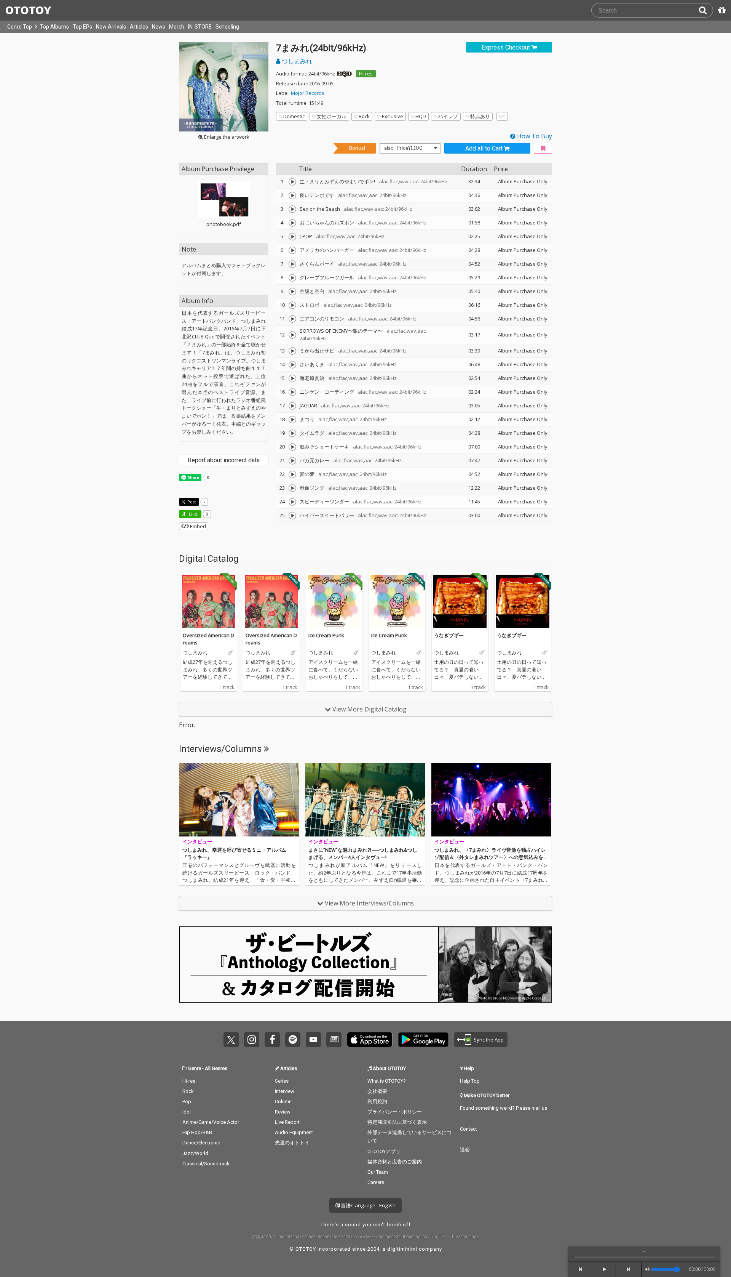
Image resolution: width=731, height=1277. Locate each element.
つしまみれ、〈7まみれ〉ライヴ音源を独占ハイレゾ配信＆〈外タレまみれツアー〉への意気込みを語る (490, 857)
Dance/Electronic (201, 1143)
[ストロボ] (292, 305)
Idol (186, 1112)
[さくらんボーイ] (292, 264)
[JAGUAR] (292, 406)
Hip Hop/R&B (197, 1132)
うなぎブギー (449, 635)
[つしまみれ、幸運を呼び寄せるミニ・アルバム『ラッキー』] (239, 799)
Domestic (294, 116)
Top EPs (82, 27)
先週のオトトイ (292, 1143)
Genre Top (19, 27)
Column (283, 1101)
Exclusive (392, 116)
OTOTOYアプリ (384, 1151)
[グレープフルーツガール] (292, 278)
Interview (284, 1091)
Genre (194, 1068)
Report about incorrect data (224, 460)
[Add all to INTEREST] (543, 148)
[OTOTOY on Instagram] (251, 1039)
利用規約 (377, 1101)
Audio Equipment (294, 1132)
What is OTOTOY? (386, 1081)
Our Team (377, 1172)
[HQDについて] (344, 73)
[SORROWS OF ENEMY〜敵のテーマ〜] (292, 335)
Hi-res (366, 73)
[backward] (580, 1269)
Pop (186, 1101)
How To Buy (534, 136)
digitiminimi (402, 1249)
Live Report (287, 1122)
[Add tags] (502, 116)
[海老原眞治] (292, 378)
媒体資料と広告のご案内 (394, 1162)
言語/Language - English (368, 1205)
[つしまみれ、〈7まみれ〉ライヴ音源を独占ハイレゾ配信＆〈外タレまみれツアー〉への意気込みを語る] (491, 799)
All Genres (216, 1068)
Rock (364, 116)
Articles (139, 27)
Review (282, 1112)
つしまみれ (296, 61)
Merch (176, 27)
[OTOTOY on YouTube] (313, 1039)
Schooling (227, 27)
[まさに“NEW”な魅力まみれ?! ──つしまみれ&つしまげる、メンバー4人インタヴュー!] (365, 799)
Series (282, 1081)
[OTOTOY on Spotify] (292, 1039)
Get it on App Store (370, 1039)
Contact (468, 1129)
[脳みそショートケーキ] (292, 447)
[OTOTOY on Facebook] (272, 1039)
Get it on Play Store (423, 1039)
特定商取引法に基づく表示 (397, 1122)
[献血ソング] (292, 488)
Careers (375, 1182)
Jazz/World (195, 1153)
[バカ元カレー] (292, 461)
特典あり (480, 116)
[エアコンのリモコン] (292, 319)
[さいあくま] (292, 365)
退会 (465, 1149)
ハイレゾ (448, 116)
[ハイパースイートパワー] (292, 515)
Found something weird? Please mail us (503, 1108)
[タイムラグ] (292, 433)
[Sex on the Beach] (292, 209)
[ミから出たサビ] (292, 351)
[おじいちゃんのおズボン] (292, 223)
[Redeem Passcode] (720, 10)
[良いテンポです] (292, 195)
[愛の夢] (292, 474)
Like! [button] (193, 514)
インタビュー (197, 841)
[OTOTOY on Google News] (334, 1039)
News (158, 27)
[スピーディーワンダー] (292, 502)
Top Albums (54, 27)
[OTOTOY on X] (231, 1039)
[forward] (629, 1269)
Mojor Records (307, 93)
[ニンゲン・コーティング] (292, 392)
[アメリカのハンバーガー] (292, 250)
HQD (420, 116)
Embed (197, 526)
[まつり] (292, 419)
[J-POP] (292, 236)
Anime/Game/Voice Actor (210, 1122)
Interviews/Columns (221, 748)
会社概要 (377, 1091)
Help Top (470, 1081)
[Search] (706, 10)
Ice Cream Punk (326, 635)
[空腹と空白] (292, 291)
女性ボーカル (331, 116)
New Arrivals (111, 27)
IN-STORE (200, 27)
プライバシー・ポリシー (394, 1112)
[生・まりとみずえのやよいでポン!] (292, 182)
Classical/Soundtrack (206, 1163)
